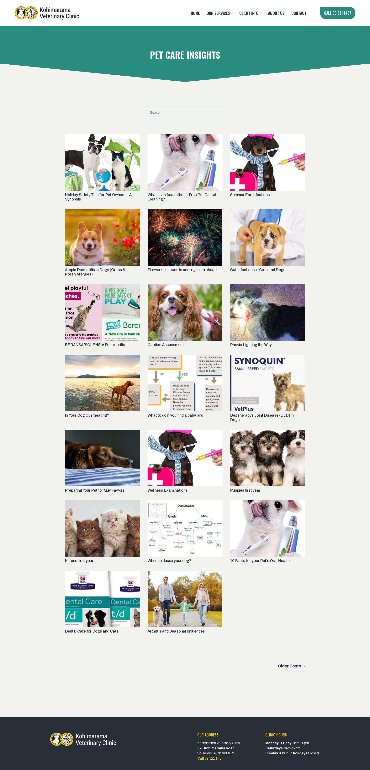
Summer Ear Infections (250, 195)
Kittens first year (79, 561)
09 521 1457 (211, 758)
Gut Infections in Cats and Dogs (257, 270)
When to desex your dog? (169, 561)
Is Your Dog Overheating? (87, 415)
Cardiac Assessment (166, 345)
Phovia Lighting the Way (251, 345)
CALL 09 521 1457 (337, 13)
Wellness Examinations (168, 490)
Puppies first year (245, 490)
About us (276, 13)
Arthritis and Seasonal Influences (176, 631)
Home (195, 13)
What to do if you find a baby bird (175, 415)
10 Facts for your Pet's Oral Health (260, 561)
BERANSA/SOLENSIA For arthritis (95, 345)
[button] (220, 13)
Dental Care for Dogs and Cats (92, 631)
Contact (299, 13)
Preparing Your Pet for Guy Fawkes (95, 490)
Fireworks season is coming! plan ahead (182, 270)
